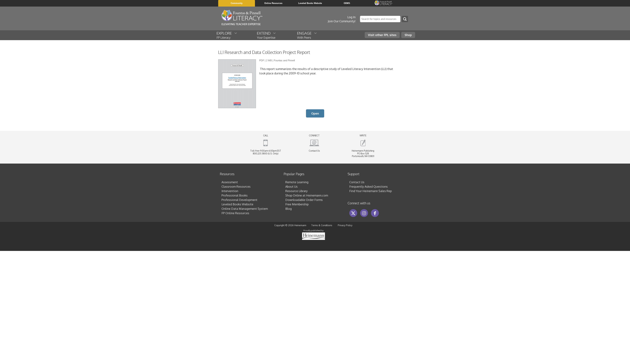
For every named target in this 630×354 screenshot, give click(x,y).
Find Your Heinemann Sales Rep (370, 191)
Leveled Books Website (237, 204)
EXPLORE (225, 35)
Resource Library (296, 191)
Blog (288, 208)
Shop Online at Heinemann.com (306, 195)
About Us (291, 186)
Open (315, 113)
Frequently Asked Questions (368, 186)
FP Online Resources (235, 213)
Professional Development (239, 200)
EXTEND (266, 35)
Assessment (229, 182)
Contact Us (314, 150)
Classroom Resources (236, 186)
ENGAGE (305, 35)
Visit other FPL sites (382, 35)
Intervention (229, 191)
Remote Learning (296, 182)
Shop (408, 35)
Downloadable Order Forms (304, 200)
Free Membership (297, 204)
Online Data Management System (244, 208)
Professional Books (234, 195)
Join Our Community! (342, 21)
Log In (351, 17)
